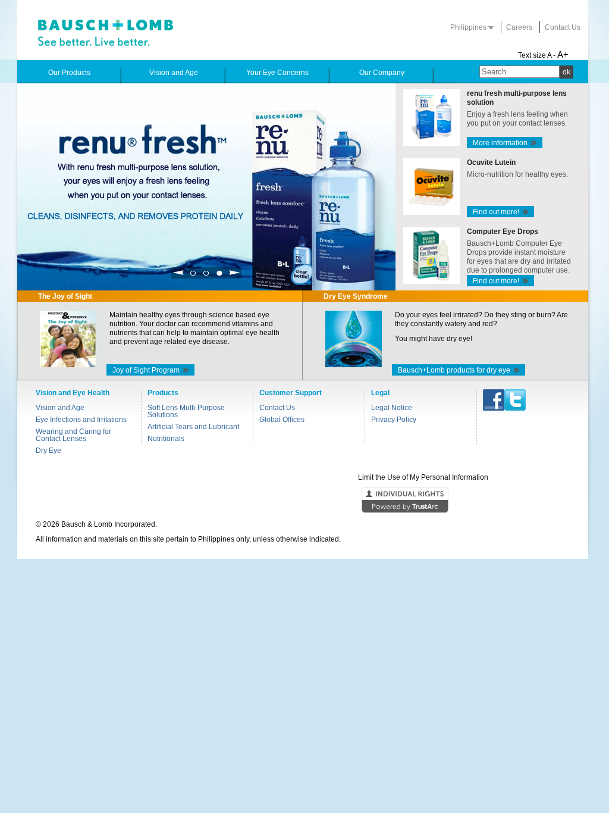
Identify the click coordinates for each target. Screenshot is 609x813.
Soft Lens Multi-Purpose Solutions (186, 411)
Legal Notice (391, 408)
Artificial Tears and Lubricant (193, 427)
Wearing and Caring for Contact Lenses (73, 435)
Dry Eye (48, 450)
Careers (519, 27)
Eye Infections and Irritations (81, 419)
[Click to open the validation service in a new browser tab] (303, 500)
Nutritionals (165, 438)
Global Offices (281, 419)
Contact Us (562, 27)
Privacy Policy (393, 419)
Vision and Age (60, 408)
